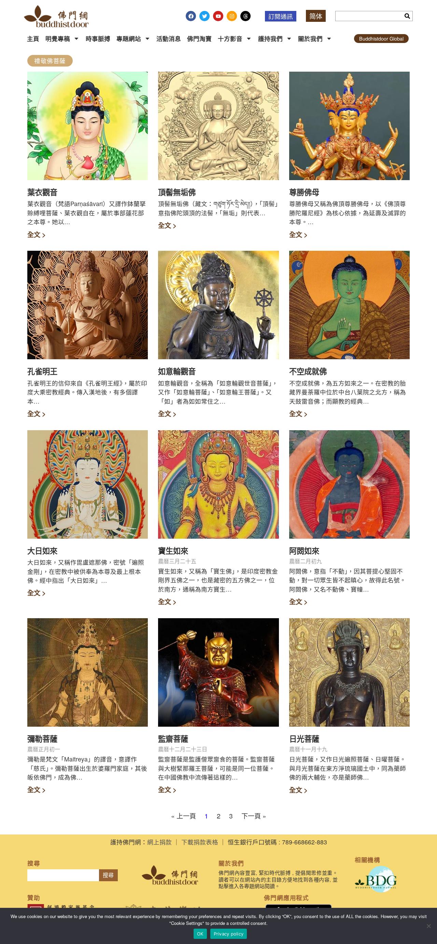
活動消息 (168, 38)
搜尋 (108, 875)
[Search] (407, 16)
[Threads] (245, 16)
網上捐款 (159, 842)
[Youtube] (218, 16)
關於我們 (310, 38)
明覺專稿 (57, 38)
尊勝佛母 (304, 192)
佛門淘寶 (199, 38)
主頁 (33, 38)
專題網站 (128, 38)
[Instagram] (232, 16)
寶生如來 (173, 550)
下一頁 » (253, 815)
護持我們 (270, 38)
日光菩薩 (304, 738)
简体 (315, 15)
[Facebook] (191, 16)
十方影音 (230, 38)
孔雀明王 (42, 371)
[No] (428, 926)
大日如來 (42, 550)
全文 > (36, 234)
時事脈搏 (98, 38)
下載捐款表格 (199, 842)
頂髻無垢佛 (177, 192)
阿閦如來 (304, 550)
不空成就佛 (308, 371)
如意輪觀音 (177, 371)
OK (200, 933)
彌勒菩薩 (42, 738)
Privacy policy (229, 933)
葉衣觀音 (42, 192)
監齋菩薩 (173, 738)
